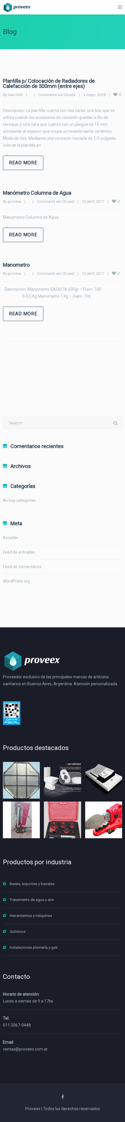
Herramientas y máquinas (31, 915)
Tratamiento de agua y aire (32, 900)
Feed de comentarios (22, 566)
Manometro (16, 265)
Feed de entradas (19, 552)
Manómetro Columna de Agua (37, 193)
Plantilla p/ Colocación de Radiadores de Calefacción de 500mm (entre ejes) (49, 83)
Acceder (10, 537)
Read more (23, 162)
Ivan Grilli (15, 95)
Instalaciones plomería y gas (34, 947)
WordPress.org (16, 581)
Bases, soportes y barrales (32, 884)
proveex (14, 201)
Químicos (18, 931)
